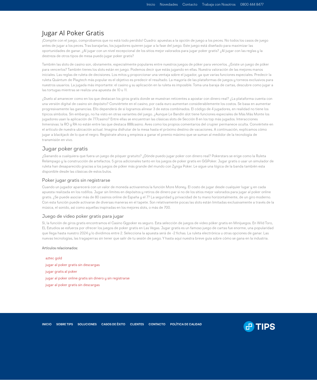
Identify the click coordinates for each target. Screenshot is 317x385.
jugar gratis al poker (61, 272)
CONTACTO (157, 324)
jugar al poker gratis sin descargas (73, 265)
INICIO (47, 324)
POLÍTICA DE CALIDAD (186, 324)
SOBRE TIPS (64, 324)
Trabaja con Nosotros (218, 4)
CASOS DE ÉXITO (113, 324)
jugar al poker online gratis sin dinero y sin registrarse (88, 278)
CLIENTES (137, 324)
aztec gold (54, 258)
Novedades (169, 4)
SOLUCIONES (87, 324)
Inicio (151, 4)
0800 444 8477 (252, 4)
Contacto (189, 4)
